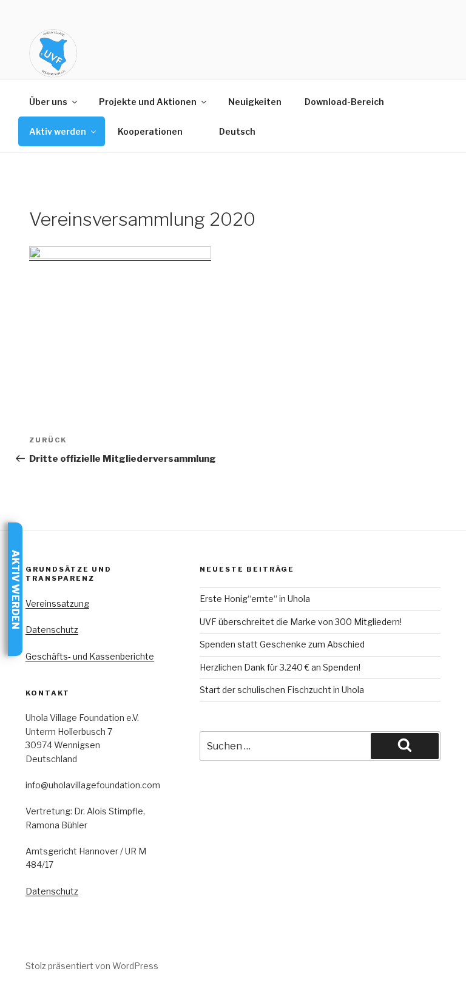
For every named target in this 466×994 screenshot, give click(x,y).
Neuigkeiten (255, 101)
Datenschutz (51, 629)
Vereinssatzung (57, 603)
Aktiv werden (57, 131)
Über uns (48, 101)
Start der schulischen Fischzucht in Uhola (282, 690)
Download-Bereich (344, 101)
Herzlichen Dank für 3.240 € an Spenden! (280, 667)
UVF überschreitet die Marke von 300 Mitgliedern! (301, 622)
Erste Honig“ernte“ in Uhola (255, 598)
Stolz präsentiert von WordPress (91, 966)
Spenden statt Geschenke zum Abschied (282, 644)
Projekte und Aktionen (148, 101)
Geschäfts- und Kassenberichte (89, 656)
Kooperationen (150, 131)
